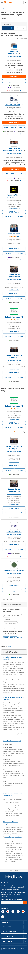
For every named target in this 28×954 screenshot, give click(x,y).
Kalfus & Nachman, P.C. (14, 317)
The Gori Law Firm (12, 104)
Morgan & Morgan (14, 195)
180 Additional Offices (14, 208)
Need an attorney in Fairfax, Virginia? (12, 698)
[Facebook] (2, 911)
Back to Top (15, 870)
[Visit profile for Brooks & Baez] (14, 228)
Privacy (9, 950)
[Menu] (2, 2)
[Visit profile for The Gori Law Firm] (14, 99)
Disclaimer (15, 950)
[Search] (25, 2)
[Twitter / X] (12, 911)
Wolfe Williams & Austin (14, 570)
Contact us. (16, 889)
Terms (3, 950)
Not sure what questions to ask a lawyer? (12, 795)
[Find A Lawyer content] (25, 927)
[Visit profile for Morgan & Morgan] (14, 189)
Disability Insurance (9, 627)
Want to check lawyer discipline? (10, 823)
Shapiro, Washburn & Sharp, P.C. (14, 356)
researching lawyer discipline (13, 837)
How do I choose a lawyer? (12, 741)
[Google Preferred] (2, 916)
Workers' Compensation (10, 623)
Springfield (6, 636)
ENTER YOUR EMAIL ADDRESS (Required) (11, 899)
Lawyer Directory (5, 6)
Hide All (9, 646)
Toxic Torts (7, 619)
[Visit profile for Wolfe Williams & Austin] (14, 565)
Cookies (23, 950)
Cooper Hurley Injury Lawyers (14, 275)
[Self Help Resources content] (25, 931)
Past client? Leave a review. (14, 56)
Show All (3, 646)
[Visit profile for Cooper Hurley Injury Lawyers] (14, 268)
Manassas (19, 637)
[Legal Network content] (25, 941)
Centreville (6, 637)
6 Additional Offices (14, 290)
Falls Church (13, 636)
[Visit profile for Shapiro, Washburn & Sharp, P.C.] (14, 349)
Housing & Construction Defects (12, 615)
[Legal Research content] (25, 936)
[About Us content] (25, 922)
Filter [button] (4, 18)
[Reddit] (23, 911)
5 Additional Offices (14, 369)
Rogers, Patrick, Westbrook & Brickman (12, 149)
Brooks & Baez (14, 234)
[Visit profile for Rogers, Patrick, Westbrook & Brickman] (14, 143)
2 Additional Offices (14, 419)
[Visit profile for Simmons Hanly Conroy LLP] (14, 45)
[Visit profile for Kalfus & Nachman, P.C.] (14, 311)
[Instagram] (18, 911)
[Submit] (25, 902)
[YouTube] (7, 911)
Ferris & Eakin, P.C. (14, 531)
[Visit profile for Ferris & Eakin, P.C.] (14, 526)
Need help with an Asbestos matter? (12, 658)
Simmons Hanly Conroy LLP (14, 52)
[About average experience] (20, 90)
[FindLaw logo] (9, 2)
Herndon (12, 637)
